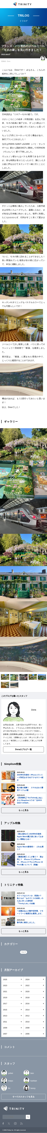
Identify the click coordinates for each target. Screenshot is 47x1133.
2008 (27, 1028)
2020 (27, 992)
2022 (27, 985)
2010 (27, 1022)
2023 (5, 985)
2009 (5, 1028)
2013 (5, 1016)
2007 (5, 1034)
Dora (8, 61)
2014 (27, 1010)
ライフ (23, 952)
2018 (27, 998)
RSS (21, 1123)
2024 (27, 979)
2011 (5, 1022)
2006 (27, 1034)
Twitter (9, 1123)
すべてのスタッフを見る (24, 1097)
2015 (5, 1010)
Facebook (3, 1123)
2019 (5, 998)
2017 (5, 1004)
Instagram (15, 1123)
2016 (27, 1004)
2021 (5, 992)
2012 (27, 1016)
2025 (5, 979)
